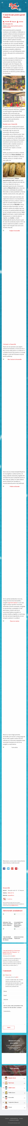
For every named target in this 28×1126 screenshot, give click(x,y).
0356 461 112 (11, 893)
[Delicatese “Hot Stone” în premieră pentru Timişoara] (8, 917)
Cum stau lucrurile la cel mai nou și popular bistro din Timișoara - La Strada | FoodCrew (11, 952)
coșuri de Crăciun (12, 602)
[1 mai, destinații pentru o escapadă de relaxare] (8, 931)
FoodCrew (14, 6)
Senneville (7, 21)
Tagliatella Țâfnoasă (13, 1102)
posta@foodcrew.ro (14, 905)
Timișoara (14, 21)
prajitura (21, 26)
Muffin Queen (12, 1092)
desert (12, 26)
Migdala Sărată (12, 1078)
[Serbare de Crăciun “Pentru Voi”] (19, 931)
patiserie (16, 26)
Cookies (21, 1118)
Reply (14, 956)
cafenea (8, 26)
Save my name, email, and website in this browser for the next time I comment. (13, 1006)
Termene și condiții (14, 1120)
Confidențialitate (14, 1118)
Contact (7, 1118)
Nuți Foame (11, 1082)
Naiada (10, 1107)
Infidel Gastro (12, 1087)
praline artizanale (7, 27)
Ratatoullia (11, 1097)
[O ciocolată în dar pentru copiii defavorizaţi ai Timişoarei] (19, 917)
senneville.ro (11, 895)
